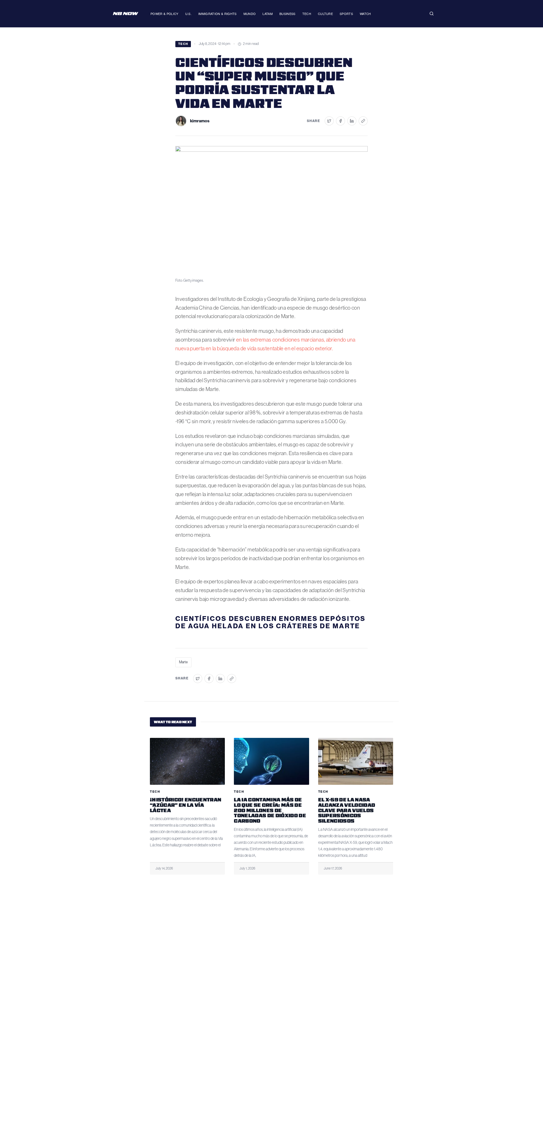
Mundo (250, 13)
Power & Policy (164, 13)
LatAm (267, 13)
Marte (183, 662)
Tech (306, 13)
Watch (365, 13)
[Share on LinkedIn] (351, 120)
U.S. (188, 13)
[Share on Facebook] (340, 120)
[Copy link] (363, 120)
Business (287, 13)
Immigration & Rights (217, 13)
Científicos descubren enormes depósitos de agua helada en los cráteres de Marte (270, 622)
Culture (325, 13)
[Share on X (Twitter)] (329, 120)
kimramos (200, 120)
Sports (346, 13)
